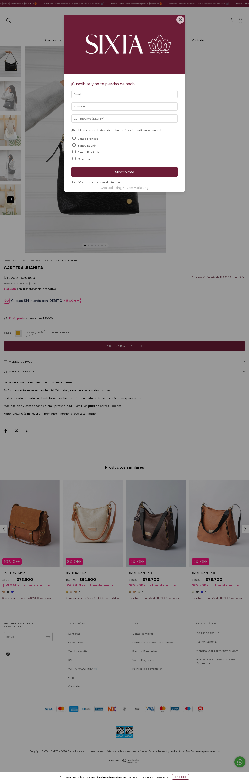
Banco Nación (87, 146)
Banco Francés (88, 139)
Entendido (181, 777)
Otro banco (85, 159)
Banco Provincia (89, 152)
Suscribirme (124, 172)
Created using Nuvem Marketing (125, 188)
